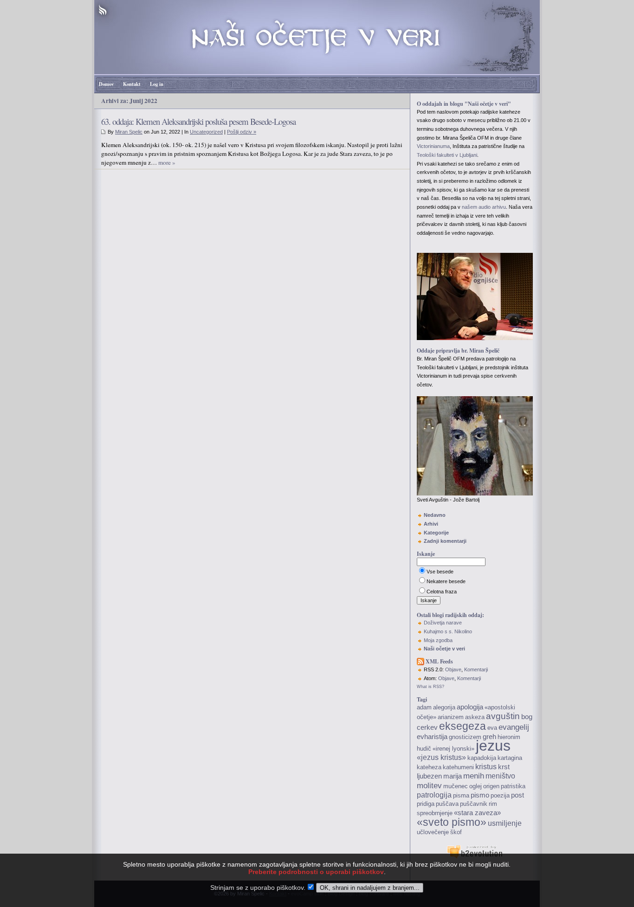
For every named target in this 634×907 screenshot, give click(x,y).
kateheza (429, 767)
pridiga (425, 803)
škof (456, 832)
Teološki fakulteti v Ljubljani (447, 155)
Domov (106, 84)
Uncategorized (206, 132)
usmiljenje (505, 823)
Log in (156, 84)
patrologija (434, 795)
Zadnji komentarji (445, 541)
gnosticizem (465, 736)
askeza (475, 717)
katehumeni (458, 767)
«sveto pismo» (451, 822)
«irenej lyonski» (453, 748)
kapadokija (481, 757)
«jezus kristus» (441, 757)
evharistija (432, 736)
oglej (475, 786)
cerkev (427, 727)
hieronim (509, 736)
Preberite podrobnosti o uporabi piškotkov (316, 871)
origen (491, 786)
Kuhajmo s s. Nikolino (448, 631)
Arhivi (431, 524)
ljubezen (429, 776)
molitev (429, 785)
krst (504, 767)
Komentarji (476, 669)
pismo (480, 795)
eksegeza (462, 726)
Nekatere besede (446, 581)
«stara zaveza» (477, 813)
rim (493, 803)
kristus (486, 767)
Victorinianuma (433, 146)
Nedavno (435, 515)
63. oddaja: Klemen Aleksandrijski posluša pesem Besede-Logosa (198, 121)
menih (473, 775)
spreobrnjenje (435, 813)
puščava (447, 803)
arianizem (451, 717)
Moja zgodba (438, 640)
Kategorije (436, 532)
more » (166, 162)
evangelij (513, 727)
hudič (424, 748)
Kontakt (132, 84)
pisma (461, 795)
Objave (453, 669)
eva (492, 727)
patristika (513, 786)
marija (452, 776)
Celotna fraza (442, 591)
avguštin (503, 716)
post (517, 795)
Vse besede (440, 571)
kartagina (510, 757)
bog (526, 716)
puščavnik (473, 803)
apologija (470, 707)
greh (489, 736)
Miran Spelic (128, 132)
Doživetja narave (443, 622)
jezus (493, 745)
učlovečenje (433, 832)
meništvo (500, 776)
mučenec (455, 786)
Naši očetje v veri (444, 648)
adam (424, 707)
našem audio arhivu (484, 207)
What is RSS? (430, 686)
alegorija (444, 707)
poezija (500, 795)
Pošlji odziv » (241, 132)
